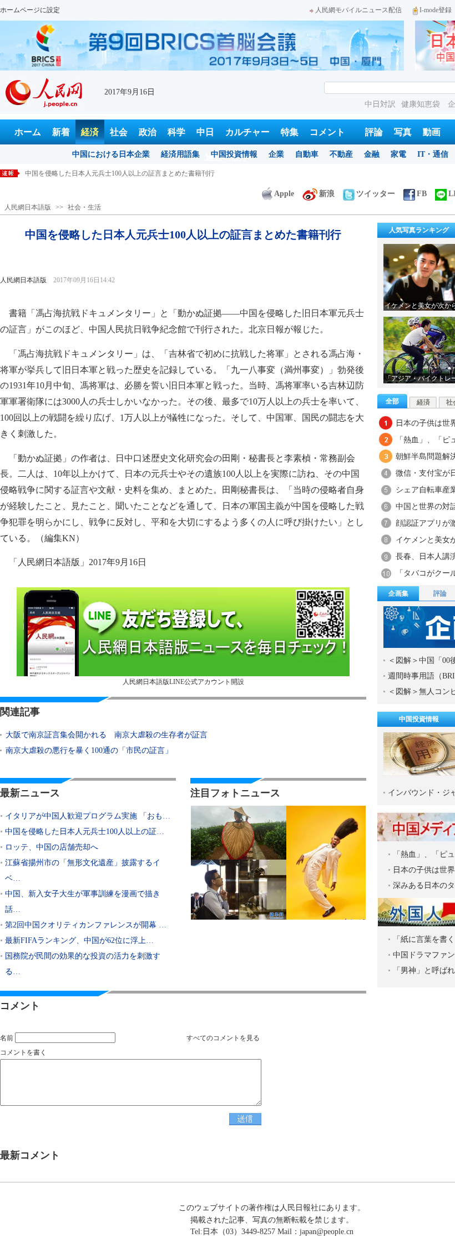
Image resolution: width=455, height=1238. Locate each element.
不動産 (341, 154)
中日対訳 (380, 104)
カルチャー (247, 132)
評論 (374, 132)
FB (422, 193)
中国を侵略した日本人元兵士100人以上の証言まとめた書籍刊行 (120, 173)
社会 (119, 132)
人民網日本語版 (27, 207)
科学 (176, 132)
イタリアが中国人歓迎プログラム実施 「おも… (87, 816)
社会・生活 (84, 207)
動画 (432, 132)
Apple (284, 193)
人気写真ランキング (419, 230)
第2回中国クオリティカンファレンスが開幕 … (85, 925)
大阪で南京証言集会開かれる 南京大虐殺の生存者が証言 (107, 735)
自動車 (306, 154)
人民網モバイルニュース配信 (358, 10)
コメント (327, 132)
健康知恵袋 (421, 104)
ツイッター (375, 193)
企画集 (398, 593)
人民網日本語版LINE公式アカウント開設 (183, 682)
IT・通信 (432, 154)
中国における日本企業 (111, 154)
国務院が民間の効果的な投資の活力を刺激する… (82, 964)
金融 (372, 154)
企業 (276, 154)
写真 (403, 132)
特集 (290, 132)
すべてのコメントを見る (223, 1038)
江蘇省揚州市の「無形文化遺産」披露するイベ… (82, 870)
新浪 (327, 193)
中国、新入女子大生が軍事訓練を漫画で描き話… (82, 901)
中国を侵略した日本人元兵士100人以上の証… (84, 831)
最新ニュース (30, 792)
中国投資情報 (234, 154)
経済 (90, 132)
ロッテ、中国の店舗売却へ (51, 847)
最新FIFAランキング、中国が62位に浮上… (79, 940)
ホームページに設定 (30, 10)
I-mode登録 (435, 10)
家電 (398, 154)
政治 (147, 132)
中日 (205, 132)
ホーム (27, 132)
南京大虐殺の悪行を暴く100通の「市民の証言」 (89, 750)
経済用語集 (180, 154)
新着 (61, 132)
